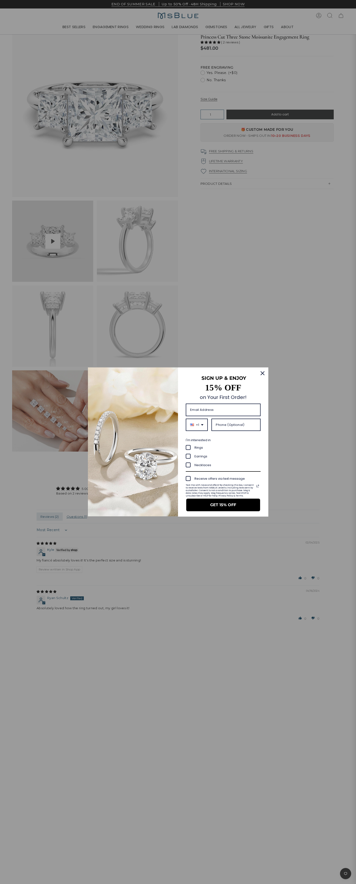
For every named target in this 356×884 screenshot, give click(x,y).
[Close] (262, 373)
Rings (198, 447)
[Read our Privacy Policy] (258, 486)
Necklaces (202, 465)
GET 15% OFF (223, 505)
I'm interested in (198, 440)
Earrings (200, 456)
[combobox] (197, 425)
